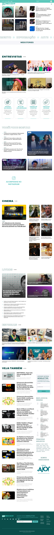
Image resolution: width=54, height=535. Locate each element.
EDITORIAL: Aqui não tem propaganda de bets (25, 374)
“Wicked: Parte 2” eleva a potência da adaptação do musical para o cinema (34, 220)
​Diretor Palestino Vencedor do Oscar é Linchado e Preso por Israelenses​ (34, 258)
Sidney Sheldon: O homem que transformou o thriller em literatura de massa (44, 435)
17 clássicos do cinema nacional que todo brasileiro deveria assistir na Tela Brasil (14, 224)
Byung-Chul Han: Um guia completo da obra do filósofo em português (43, 29)
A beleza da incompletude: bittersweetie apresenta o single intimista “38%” (14, 134)
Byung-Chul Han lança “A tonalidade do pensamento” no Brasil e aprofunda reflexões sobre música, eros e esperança (14, 316)
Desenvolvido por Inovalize (27, 532)
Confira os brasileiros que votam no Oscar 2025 (46, 258)
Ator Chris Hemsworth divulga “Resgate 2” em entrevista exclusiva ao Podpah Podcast (38, 90)
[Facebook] (2, 519)
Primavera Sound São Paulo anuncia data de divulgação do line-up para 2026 (25, 479)
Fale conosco (49, 521)
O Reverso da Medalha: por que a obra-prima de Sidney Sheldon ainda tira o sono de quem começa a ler (14, 308)
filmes (41, 445)
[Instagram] (3, 1)
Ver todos (24, 56)
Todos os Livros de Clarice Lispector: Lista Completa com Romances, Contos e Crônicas (15, 302)
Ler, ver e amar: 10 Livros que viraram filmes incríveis (46, 238)
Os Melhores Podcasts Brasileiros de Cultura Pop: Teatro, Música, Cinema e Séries (25, 439)
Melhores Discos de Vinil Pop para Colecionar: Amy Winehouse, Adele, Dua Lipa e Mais (13, 144)
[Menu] (51, 4)
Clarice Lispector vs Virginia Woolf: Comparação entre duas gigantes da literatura (44, 9)
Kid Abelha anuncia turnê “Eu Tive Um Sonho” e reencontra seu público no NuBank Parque (13, 150)
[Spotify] (8, 1)
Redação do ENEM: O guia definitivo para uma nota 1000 (38, 342)
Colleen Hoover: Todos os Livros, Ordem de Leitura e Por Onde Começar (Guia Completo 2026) (15, 305)
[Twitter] (6, 1)
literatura (44, 445)
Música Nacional (44, 448)
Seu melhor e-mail (40, 386)
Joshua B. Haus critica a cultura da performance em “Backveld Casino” (13, 139)
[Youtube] (11, 1)
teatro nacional (38, 451)
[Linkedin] (5, 1)
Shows (49, 448)
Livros (47, 445)
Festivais (37, 445)
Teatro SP (43, 451)
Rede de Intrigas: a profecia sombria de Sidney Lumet (46, 219)
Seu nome (38, 383)
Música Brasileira (38, 448)
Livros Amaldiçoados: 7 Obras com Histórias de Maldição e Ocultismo (43, 15)
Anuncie (48, 519)
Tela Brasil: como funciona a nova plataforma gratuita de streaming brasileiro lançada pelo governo (25, 452)
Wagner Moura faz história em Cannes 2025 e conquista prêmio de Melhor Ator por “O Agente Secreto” (34, 239)
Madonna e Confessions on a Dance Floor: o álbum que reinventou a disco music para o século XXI (44, 22)
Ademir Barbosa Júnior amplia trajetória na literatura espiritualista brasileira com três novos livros (14, 313)
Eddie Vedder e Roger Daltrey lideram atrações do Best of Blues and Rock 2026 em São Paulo (25, 426)
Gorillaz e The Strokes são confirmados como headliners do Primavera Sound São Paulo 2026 (25, 466)
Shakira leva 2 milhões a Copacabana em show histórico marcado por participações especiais (25, 493)
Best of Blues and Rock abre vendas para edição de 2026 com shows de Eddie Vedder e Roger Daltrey (25, 412)
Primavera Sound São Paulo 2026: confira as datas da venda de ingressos (25, 399)
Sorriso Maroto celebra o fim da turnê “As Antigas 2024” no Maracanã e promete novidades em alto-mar (39, 73)
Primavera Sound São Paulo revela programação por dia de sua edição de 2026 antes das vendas (25, 386)
